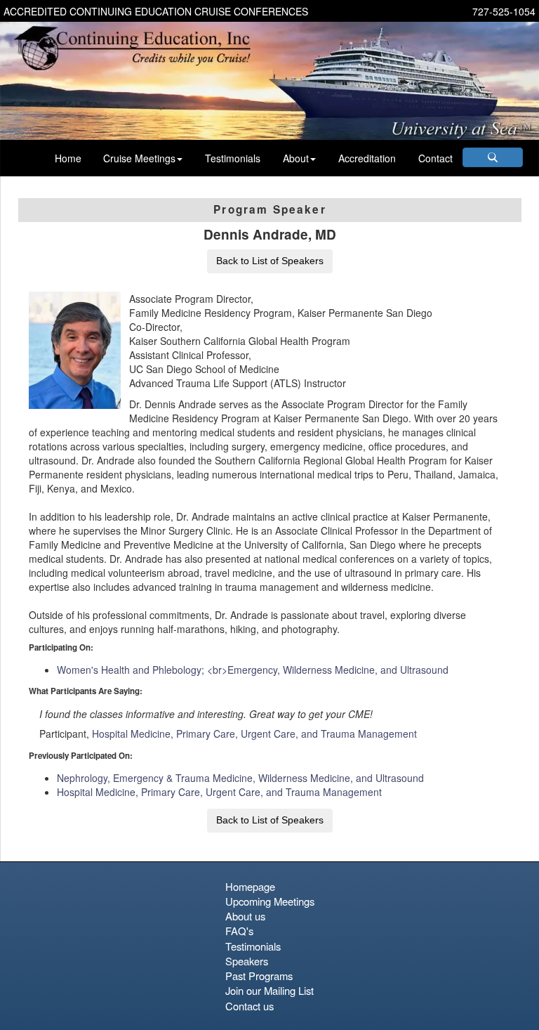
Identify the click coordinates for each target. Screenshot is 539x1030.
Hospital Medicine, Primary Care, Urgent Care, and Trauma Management (254, 733)
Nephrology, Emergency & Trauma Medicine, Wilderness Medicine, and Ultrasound (240, 778)
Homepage (250, 886)
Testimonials (232, 158)
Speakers (246, 960)
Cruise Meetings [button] (139, 158)
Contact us (249, 1005)
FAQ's (239, 930)
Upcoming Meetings (269, 901)
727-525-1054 (503, 11)
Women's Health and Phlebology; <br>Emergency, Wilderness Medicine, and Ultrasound (252, 670)
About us (245, 915)
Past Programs (259, 975)
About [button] (296, 158)
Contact (435, 158)
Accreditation (367, 158)
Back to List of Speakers (270, 260)
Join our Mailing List (269, 990)
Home (68, 158)
